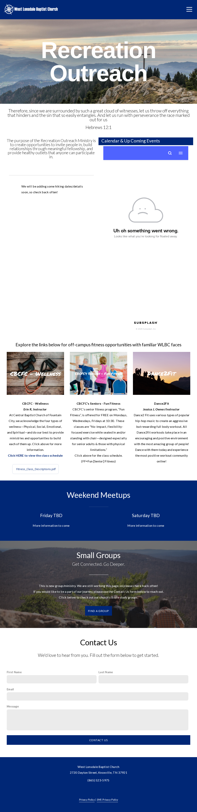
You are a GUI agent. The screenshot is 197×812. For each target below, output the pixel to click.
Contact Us (98, 740)
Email (10, 689)
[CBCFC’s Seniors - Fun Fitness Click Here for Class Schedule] (98, 395)
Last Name (105, 672)
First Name (14, 672)
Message (13, 706)
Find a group (98, 611)
